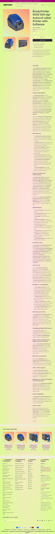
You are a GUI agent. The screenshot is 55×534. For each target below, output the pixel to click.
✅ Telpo (29, 484)
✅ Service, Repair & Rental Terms (8, 513)
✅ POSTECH (30, 477)
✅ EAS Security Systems (20, 473)
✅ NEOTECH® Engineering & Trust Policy (8, 503)
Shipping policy (33, 529)
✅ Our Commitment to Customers (7, 466)
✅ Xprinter (30, 488)
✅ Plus (29, 471)
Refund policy (13, 529)
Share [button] (35, 421)
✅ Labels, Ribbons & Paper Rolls (20, 479)
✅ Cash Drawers (18, 469)
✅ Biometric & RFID (19, 467)
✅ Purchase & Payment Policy (7, 490)
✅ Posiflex (30, 473)
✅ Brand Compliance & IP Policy (8, 479)
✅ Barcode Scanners (19, 465)
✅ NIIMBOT (30, 475)
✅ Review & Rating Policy (8, 492)
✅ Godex (30, 465)
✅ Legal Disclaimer (6, 487)
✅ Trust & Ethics (6, 500)
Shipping (34, 29)
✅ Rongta (30, 480)
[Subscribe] (21, 520)
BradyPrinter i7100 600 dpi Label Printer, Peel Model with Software (46, 447)
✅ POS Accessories (19, 485)
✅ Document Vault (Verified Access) (7, 482)
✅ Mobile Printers (18, 477)
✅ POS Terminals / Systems (19, 483)
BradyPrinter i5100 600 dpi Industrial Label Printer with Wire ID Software (21, 447)
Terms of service (27, 529)
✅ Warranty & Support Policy (7, 495)
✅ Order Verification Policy (7, 498)
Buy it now (42, 40)
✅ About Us (5, 463)
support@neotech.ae (45, 467)
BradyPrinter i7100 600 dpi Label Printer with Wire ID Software (33, 447)
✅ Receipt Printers (19, 487)
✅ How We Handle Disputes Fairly (6, 506)
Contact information (41, 529)
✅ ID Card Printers (19, 475)
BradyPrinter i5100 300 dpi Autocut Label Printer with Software (8, 447)
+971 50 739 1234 (47, 469)
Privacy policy (20, 529)
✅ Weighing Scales (19, 489)
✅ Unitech (30, 486)
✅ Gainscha (30, 463)
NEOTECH (8, 529)
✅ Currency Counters (19, 471)
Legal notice (48, 529)
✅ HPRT (29, 467)
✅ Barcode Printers (19, 463)
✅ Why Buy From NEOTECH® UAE (6, 469)
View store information (38, 47)
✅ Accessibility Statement (6, 473)
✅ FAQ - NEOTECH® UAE (7, 485)
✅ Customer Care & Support (7, 510)
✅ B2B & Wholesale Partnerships (7, 476)
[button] (46, 5)
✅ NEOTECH (30, 469)
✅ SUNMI (30, 482)
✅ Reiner (30, 478)
